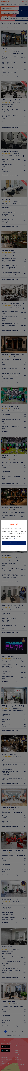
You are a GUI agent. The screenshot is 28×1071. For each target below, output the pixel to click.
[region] (14, 535)
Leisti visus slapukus (14, 542)
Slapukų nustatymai (14, 547)
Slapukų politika (12, 538)
